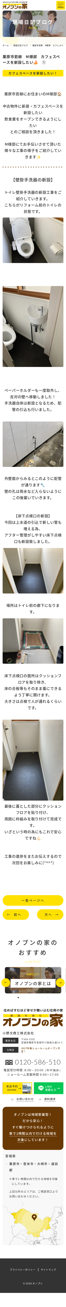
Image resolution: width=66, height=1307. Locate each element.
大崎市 (42, 1163)
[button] (5, 982)
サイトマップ (48, 1269)
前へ (17, 914)
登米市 (28, 1163)
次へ (48, 914)
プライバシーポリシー (22, 1269)
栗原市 (14, 1163)
